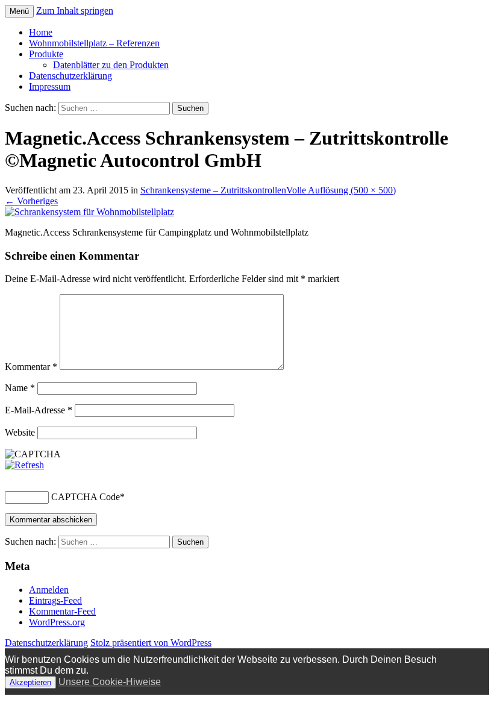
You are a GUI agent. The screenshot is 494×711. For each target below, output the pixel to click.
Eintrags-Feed (55, 600)
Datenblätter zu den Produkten (111, 65)
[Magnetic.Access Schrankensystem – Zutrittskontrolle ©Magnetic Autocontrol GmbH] (89, 212)
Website (20, 432)
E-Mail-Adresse (38, 410)
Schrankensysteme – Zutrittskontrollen (213, 190)
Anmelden (49, 589)
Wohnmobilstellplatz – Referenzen (94, 43)
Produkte (46, 54)
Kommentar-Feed (62, 611)
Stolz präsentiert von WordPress (150, 642)
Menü (19, 11)
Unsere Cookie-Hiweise (109, 682)
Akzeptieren (30, 682)
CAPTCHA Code (85, 497)
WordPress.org (57, 622)
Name (20, 388)
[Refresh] (24, 465)
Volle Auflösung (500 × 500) (341, 190)
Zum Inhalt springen (74, 10)
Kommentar (31, 367)
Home (40, 32)
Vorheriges (31, 201)
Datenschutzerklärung (70, 75)
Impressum (49, 86)
